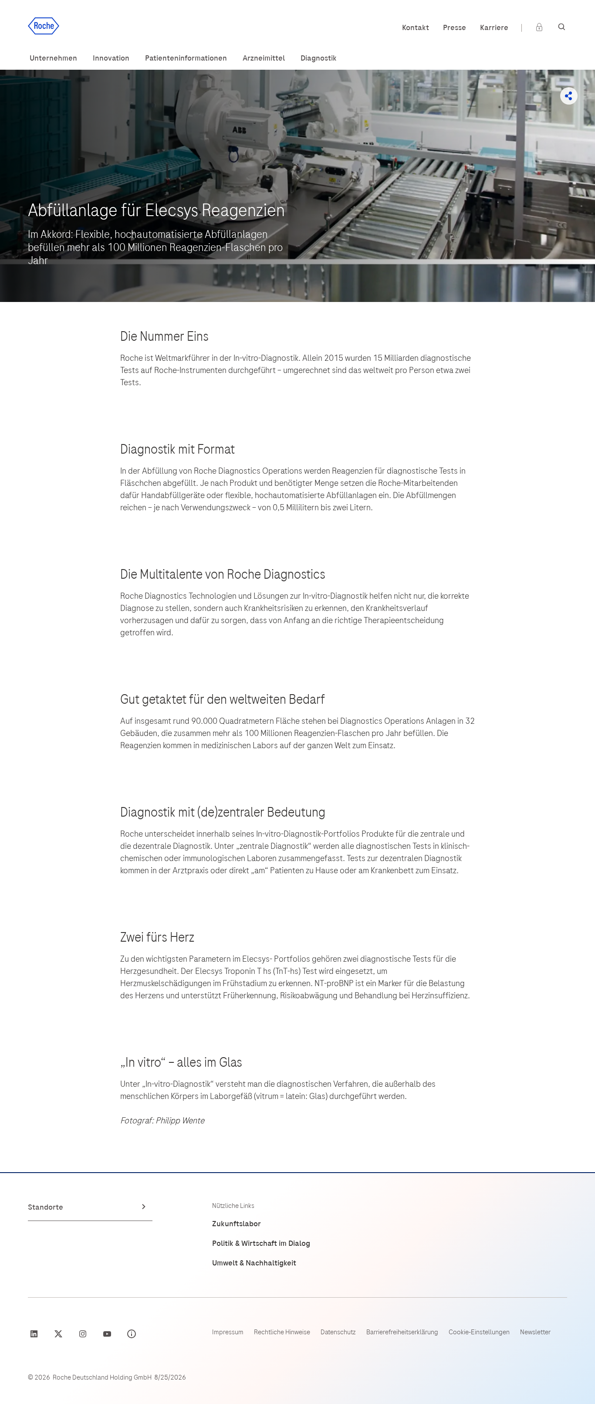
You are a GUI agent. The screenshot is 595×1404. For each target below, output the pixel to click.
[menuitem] (53, 58)
